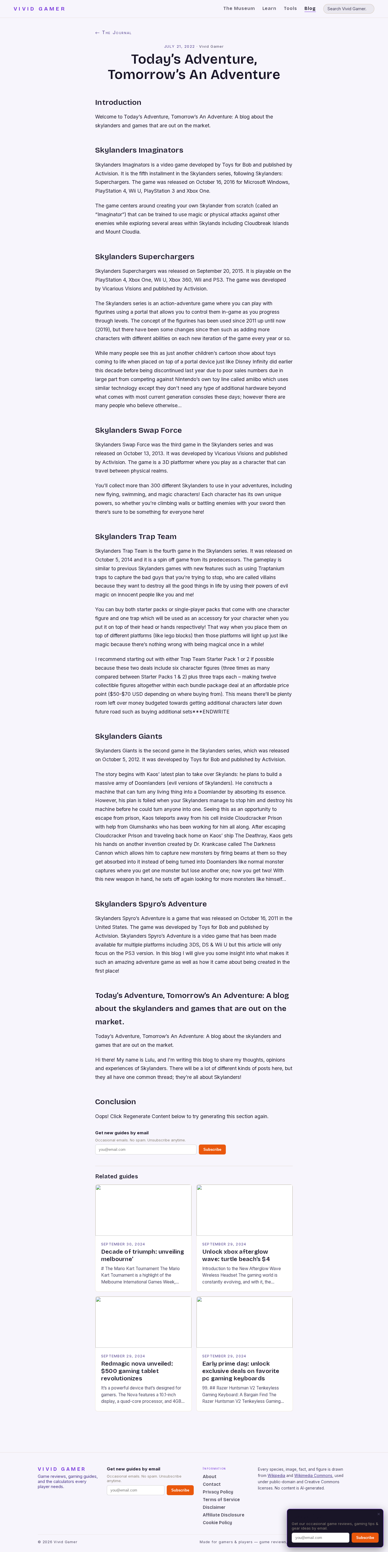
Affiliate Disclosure (223, 1515)
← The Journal (113, 32)
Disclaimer (214, 1507)
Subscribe (212, 1149)
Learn (269, 8)
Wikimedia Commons (313, 1475)
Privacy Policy (218, 1492)
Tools (290, 8)
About (209, 1476)
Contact (212, 1484)
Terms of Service (221, 1499)
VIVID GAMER (40, 9)
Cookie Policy (217, 1522)
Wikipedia (276, 1475)
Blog (310, 8)
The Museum (239, 8)
